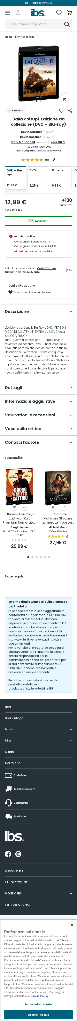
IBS (20, 209)
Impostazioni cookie (38, 1004)
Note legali (14, 576)
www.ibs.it (21, 639)
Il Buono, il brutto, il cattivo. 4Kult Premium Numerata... (19, 518)
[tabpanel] (38, 73)
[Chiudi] (72, 925)
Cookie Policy (39, 996)
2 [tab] (40, 101)
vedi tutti (58, 142)
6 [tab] (49, 557)
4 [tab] (40, 557)
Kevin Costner (31, 132)
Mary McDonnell (23, 142)
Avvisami (41, 221)
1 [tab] (36, 101)
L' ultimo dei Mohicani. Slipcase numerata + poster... (58, 518)
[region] (38, 970)
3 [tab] (36, 557)
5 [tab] (45, 557)
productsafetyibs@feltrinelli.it (30, 688)
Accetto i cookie (38, 1015)
